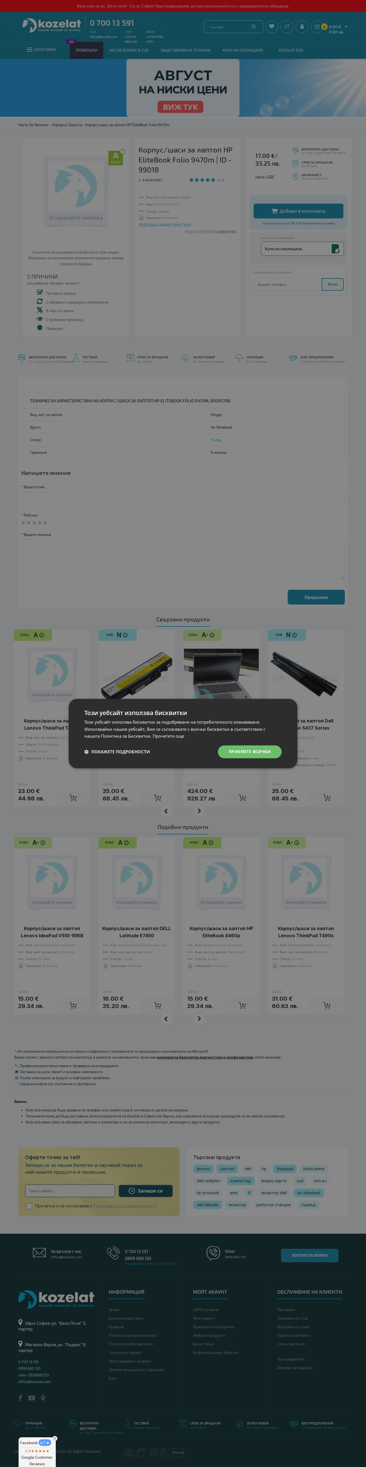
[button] (117, 751)
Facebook (35, 1442)
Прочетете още (168, 736)
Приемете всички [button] (250, 751)
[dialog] (183, 733)
